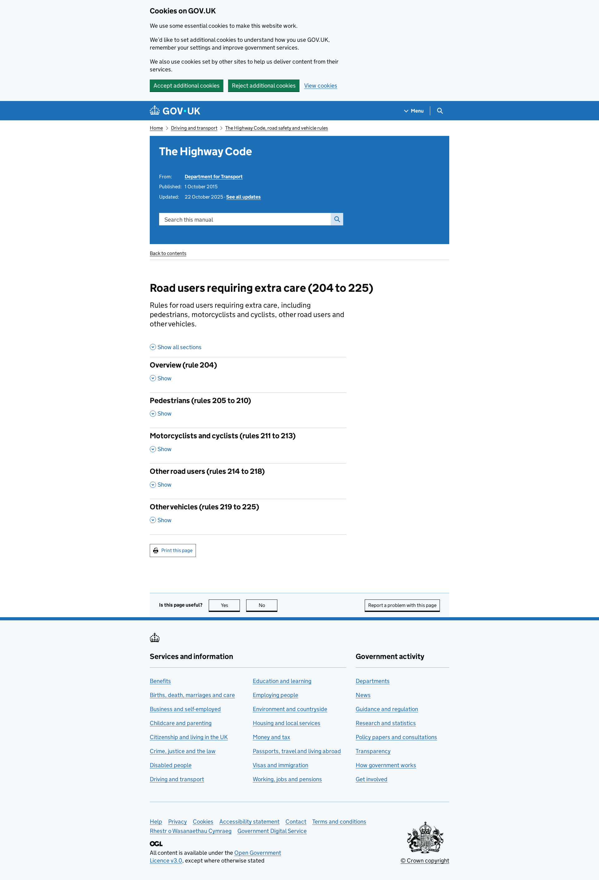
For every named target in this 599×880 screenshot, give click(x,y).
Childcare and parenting (181, 723)
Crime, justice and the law (183, 751)
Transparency (373, 751)
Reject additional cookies (264, 85)
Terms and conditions (339, 821)
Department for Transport (214, 177)
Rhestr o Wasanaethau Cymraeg (190, 830)
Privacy (177, 821)
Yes (230, 605)
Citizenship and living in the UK (189, 737)
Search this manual (188, 219)
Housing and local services (286, 723)
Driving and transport (194, 128)
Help (156, 821)
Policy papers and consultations (396, 737)
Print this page (176, 550)
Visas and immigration (280, 765)
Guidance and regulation (387, 709)
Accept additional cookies (186, 85)
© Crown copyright (425, 860)
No (268, 605)
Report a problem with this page (402, 605)
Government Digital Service (272, 830)
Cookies (203, 821)
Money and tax (271, 737)
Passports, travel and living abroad (297, 751)
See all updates (243, 197)
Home (156, 128)
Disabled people (171, 765)
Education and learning (282, 681)
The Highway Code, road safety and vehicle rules (276, 128)
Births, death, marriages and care (192, 695)
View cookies (320, 86)
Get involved (371, 779)
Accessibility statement (249, 821)
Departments (373, 681)
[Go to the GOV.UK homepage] (175, 111)
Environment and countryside (290, 709)
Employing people (275, 695)
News (363, 695)
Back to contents (168, 253)
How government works (386, 765)
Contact (295, 821)
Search (337, 219)
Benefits (160, 681)
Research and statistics (386, 723)
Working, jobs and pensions (287, 779)
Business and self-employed (185, 709)
